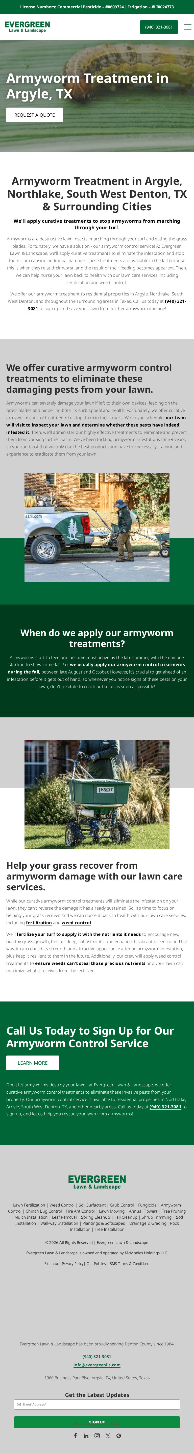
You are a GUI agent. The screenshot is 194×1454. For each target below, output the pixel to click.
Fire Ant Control (80, 1211)
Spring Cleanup (95, 1217)
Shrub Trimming (157, 1217)
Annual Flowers (143, 1211)
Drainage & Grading (148, 1223)
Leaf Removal (64, 1217)
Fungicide (147, 1205)
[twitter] (108, 1436)
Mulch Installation (31, 1217)
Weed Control (62, 1205)
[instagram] (97, 1436)
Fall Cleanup (125, 1217)
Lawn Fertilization (29, 1205)
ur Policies (97, 1263)
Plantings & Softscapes (104, 1223)
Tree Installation (110, 1229)
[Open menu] (187, 27)
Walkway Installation (59, 1223)
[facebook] (75, 1436)
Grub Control (122, 1205)
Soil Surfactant (92, 1205)
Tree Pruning (174, 1211)
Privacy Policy (73, 1263)
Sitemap (51, 1263)
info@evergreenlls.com (97, 1365)
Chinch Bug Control (44, 1211)
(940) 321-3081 (97, 1356)
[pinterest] (119, 1436)
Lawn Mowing (112, 1211)
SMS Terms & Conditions (130, 1263)
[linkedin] (86, 1436)
